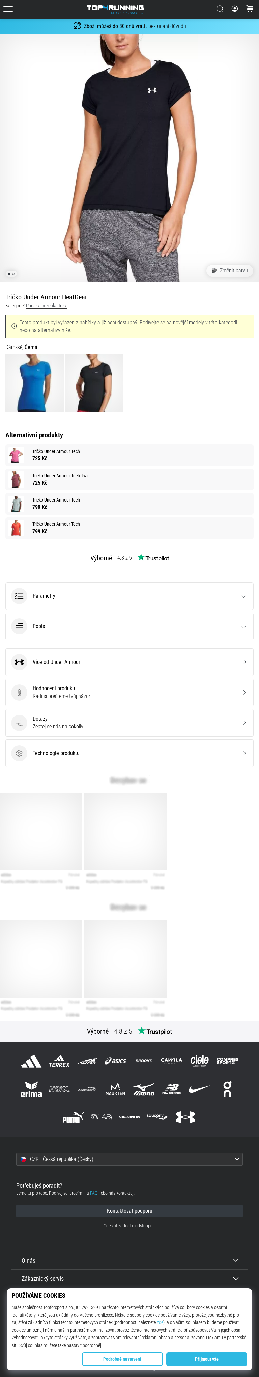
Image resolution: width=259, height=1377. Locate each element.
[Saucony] (158, 1117)
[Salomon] (129, 1117)
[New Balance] (171, 1089)
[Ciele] (199, 1061)
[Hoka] (59, 1089)
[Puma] (73, 1117)
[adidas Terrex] (59, 1061)
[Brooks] (143, 1061)
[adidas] (31, 1061)
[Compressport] (228, 1061)
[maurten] (116, 1089)
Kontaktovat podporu (129, 1211)
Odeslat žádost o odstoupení (130, 1226)
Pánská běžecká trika (46, 306)
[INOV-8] (88, 1089)
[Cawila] (171, 1061)
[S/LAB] (101, 1117)
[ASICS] (116, 1061)
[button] (129, 596)
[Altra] (88, 1061)
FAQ (93, 1193)
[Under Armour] (186, 1117)
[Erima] (31, 1089)
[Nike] (199, 1089)
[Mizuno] (143, 1089)
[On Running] (228, 1089)
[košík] (250, 9)
